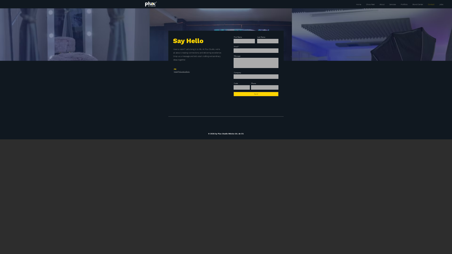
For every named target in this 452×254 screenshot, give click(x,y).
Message (237, 56)
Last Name (261, 37)
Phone (253, 83)
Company (237, 72)
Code (236, 83)
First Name (238, 37)
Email (236, 46)
